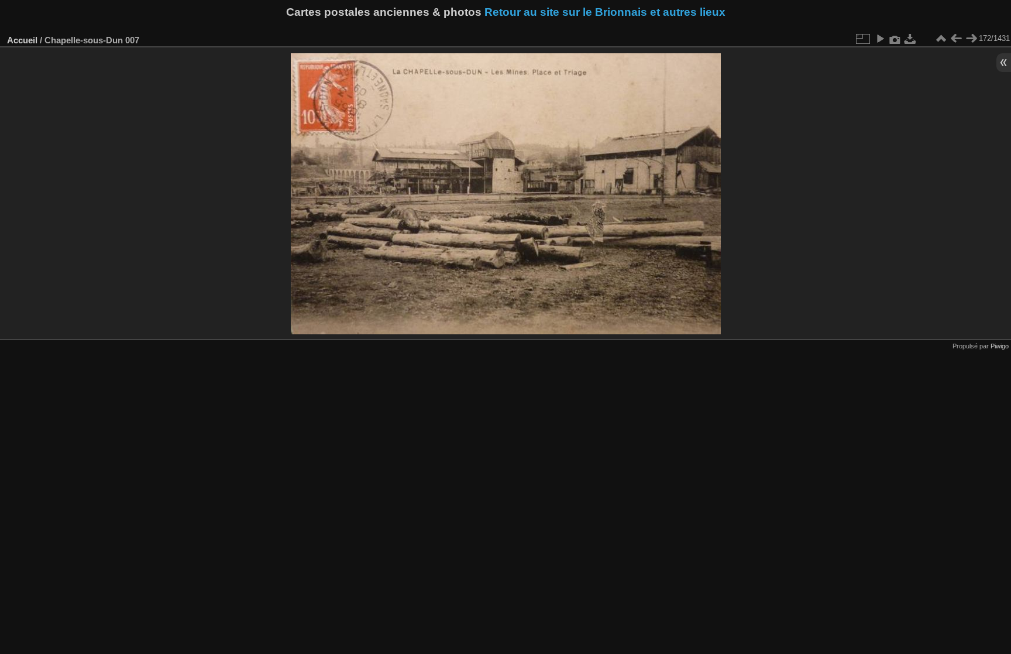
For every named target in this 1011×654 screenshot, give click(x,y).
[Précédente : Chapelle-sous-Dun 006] (956, 38)
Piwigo (1000, 346)
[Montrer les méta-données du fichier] (895, 38)
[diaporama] (880, 38)
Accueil (22, 40)
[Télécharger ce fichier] (910, 38)
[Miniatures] (940, 38)
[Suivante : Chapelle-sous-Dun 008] (971, 38)
